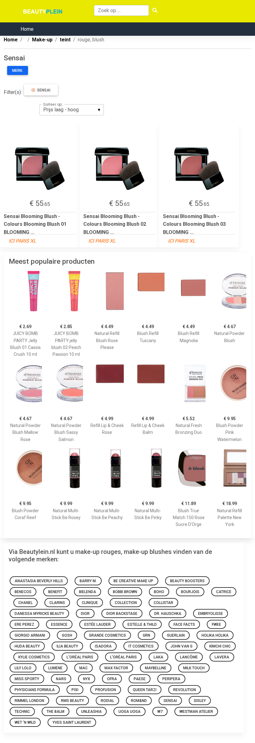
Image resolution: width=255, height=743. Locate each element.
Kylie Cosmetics (34, 657)
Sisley (200, 701)
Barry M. (88, 581)
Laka (158, 657)
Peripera (171, 679)
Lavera (222, 657)
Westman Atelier (196, 711)
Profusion (105, 690)
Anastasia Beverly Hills (39, 581)
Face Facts (184, 624)
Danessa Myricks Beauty (39, 613)
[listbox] (71, 109)
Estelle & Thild (142, 624)
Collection (126, 603)
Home (27, 29)
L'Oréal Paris (80, 657)
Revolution (184, 690)
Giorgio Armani (30, 635)
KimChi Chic (220, 646)
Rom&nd (139, 701)
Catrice (223, 592)
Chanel (25, 603)
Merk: (17, 70)
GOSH (67, 635)
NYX (86, 679)
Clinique (90, 603)
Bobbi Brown (125, 592)
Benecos (23, 592)
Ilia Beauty (67, 646)
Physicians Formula (35, 690)
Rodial (107, 701)
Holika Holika (215, 635)
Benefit (55, 592)
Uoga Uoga (129, 711)
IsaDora (103, 646)
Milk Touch (194, 668)
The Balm (55, 711)
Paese (140, 679)
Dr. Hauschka (167, 613)
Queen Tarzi (144, 690)
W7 (160, 711)
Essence (59, 624)
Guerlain (176, 635)
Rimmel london (29, 701)
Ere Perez (24, 624)
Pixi (75, 690)
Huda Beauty (27, 646)
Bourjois (190, 592)
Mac (83, 668)
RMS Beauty (72, 701)
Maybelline (155, 668)
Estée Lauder (97, 624)
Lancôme (189, 657)
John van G (181, 646)
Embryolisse (210, 613)
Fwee (216, 624)
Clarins (57, 603)
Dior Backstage (121, 613)
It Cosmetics (141, 646)
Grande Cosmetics (107, 635)
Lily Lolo (23, 668)
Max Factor (116, 668)
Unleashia (91, 711)
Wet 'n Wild (25, 722)
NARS (61, 679)
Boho (159, 592)
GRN (146, 635)
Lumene (55, 668)
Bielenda (87, 592)
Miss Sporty (27, 679)
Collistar (163, 603)
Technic (22, 711)
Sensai (42, 90)
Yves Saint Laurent (72, 722)
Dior (85, 613)
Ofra (112, 679)
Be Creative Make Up (133, 581)
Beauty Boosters (187, 581)
